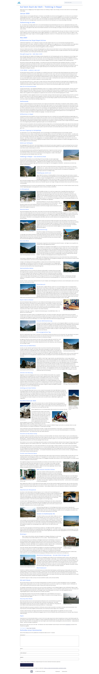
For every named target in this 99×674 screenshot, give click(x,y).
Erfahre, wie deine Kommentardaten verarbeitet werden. (55, 668)
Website (21, 657)
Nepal (30, 628)
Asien (28, 628)
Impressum (57, 671)
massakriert (68, 624)
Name (21, 648)
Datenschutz (64, 671)
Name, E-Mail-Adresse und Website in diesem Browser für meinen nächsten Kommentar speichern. (41, 661)
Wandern (34, 628)
